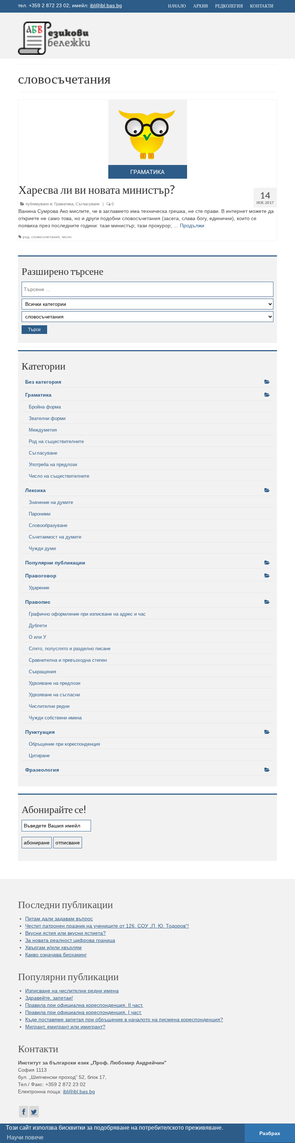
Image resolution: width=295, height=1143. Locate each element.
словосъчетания (45, 237)
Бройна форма (45, 407)
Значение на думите (51, 502)
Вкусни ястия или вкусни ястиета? (65, 933)
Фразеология (42, 770)
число (67, 237)
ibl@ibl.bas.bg (106, 5)
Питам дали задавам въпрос (59, 918)
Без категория (43, 382)
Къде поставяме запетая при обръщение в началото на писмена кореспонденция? (124, 1019)
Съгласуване (88, 204)
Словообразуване (48, 525)
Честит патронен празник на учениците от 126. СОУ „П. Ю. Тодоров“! (107, 926)
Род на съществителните (56, 441)
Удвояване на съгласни (54, 694)
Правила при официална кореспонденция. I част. (83, 1012)
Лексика (35, 490)
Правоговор (40, 576)
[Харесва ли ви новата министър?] (147, 139)
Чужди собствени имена (55, 717)
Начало (177, 6)
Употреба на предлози (53, 464)
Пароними (39, 514)
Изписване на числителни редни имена (72, 991)
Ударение (39, 587)
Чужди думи (42, 548)
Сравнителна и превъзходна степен (68, 660)
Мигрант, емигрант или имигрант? (65, 1027)
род (26, 237)
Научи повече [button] (25, 1137)
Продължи (192, 225)
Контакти (261, 6)
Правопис (37, 602)
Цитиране (39, 755)
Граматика (63, 204)
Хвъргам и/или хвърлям (53, 947)
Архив (200, 6)
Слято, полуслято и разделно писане (69, 648)
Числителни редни (49, 706)
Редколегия (229, 6)
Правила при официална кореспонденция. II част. (84, 1005)
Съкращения (42, 671)
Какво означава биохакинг (56, 954)
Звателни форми (47, 418)
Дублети (38, 625)
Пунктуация (40, 732)
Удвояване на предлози (54, 683)
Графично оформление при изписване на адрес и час (87, 614)
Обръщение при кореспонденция (64, 744)
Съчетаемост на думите (55, 537)
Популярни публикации (55, 563)
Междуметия (43, 430)
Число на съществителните (59, 476)
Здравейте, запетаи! (49, 998)
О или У (37, 637)
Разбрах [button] (269, 1133)
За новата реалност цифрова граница (70, 940)
